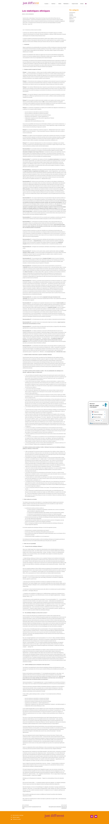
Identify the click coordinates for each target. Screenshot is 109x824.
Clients (59, 3)
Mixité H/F (71, 18)
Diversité (71, 14)
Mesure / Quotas (25, 14)
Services (53, 3)
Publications (65, 3)
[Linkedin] (91, 816)
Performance (72, 20)
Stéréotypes (71, 21)
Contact (81, 3)
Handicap (71, 15)
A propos (46, 3)
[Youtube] (95, 816)
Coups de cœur (75, 3)
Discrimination (31, 14)
